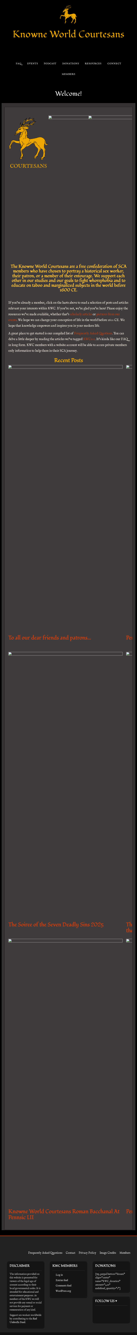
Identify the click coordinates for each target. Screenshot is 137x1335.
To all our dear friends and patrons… (49, 637)
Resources (93, 63)
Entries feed (62, 1280)
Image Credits (108, 1253)
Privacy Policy (87, 1253)
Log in (59, 1275)
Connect (114, 63)
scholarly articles (81, 314)
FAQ (18, 63)
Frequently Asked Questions (93, 334)
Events (32, 63)
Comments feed (63, 1285)
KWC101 (89, 339)
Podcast (50, 63)
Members (68, 74)
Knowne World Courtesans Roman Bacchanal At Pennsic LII (64, 1214)
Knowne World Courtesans (68, 34)
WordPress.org (63, 1291)
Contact (70, 1253)
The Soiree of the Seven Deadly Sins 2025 (55, 924)
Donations (70, 63)
